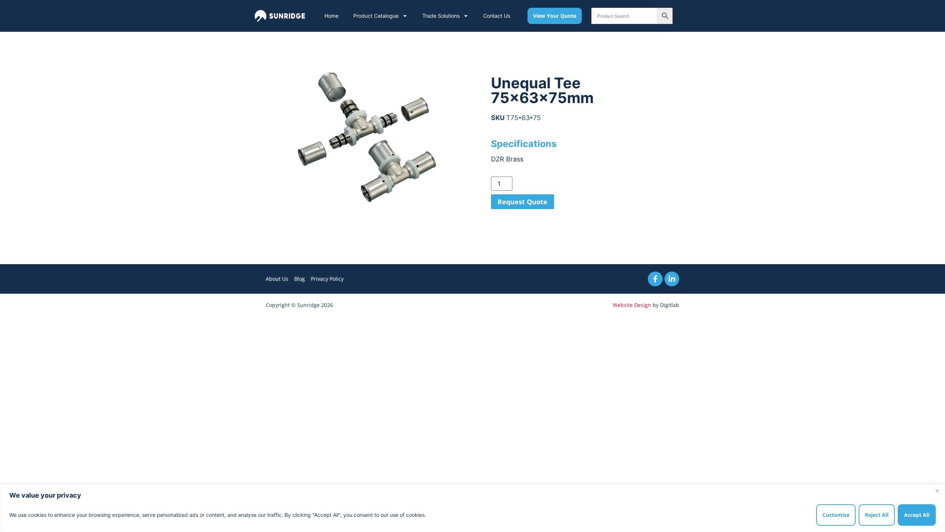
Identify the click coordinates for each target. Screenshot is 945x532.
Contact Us (496, 16)
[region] (472, 508)
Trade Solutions (441, 16)
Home (331, 16)
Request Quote (522, 201)
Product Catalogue (376, 16)
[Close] (937, 490)
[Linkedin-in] (671, 279)
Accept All (916, 514)
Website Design (632, 304)
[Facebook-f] (655, 279)
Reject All (877, 514)
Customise (835, 514)
